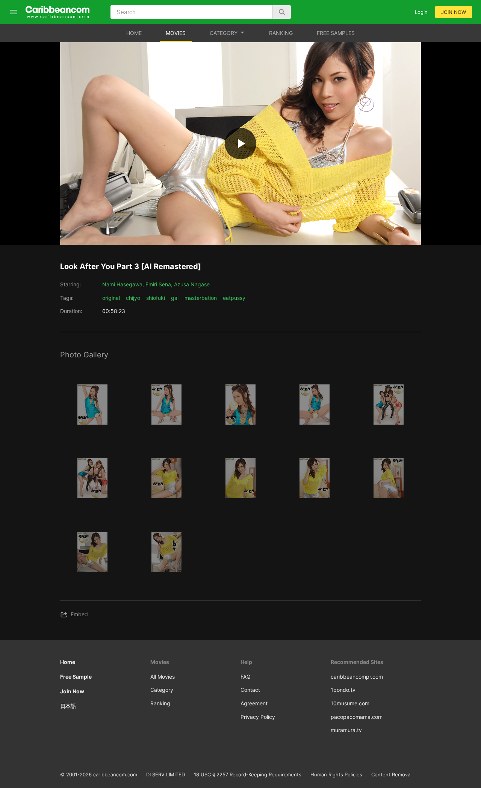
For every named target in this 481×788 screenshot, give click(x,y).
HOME (134, 33)
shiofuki (155, 298)
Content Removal (391, 774)
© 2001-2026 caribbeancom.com (98, 774)
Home (67, 662)
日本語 (68, 706)
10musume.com (350, 703)
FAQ (245, 676)
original (111, 298)
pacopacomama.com (357, 717)
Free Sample (76, 676)
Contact (250, 690)
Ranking (160, 703)
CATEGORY (223, 33)
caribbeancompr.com (357, 676)
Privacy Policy (257, 717)
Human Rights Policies (336, 774)
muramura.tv (346, 730)
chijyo (133, 298)
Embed (79, 614)
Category (161, 690)
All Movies (162, 676)
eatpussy (234, 298)
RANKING (281, 33)
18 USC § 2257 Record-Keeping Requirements (247, 774)
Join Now (72, 691)
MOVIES (176, 33)
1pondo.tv (343, 690)
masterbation (201, 298)
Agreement (254, 703)
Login (421, 12)
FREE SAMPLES (336, 33)
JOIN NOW (453, 12)
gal (174, 298)
